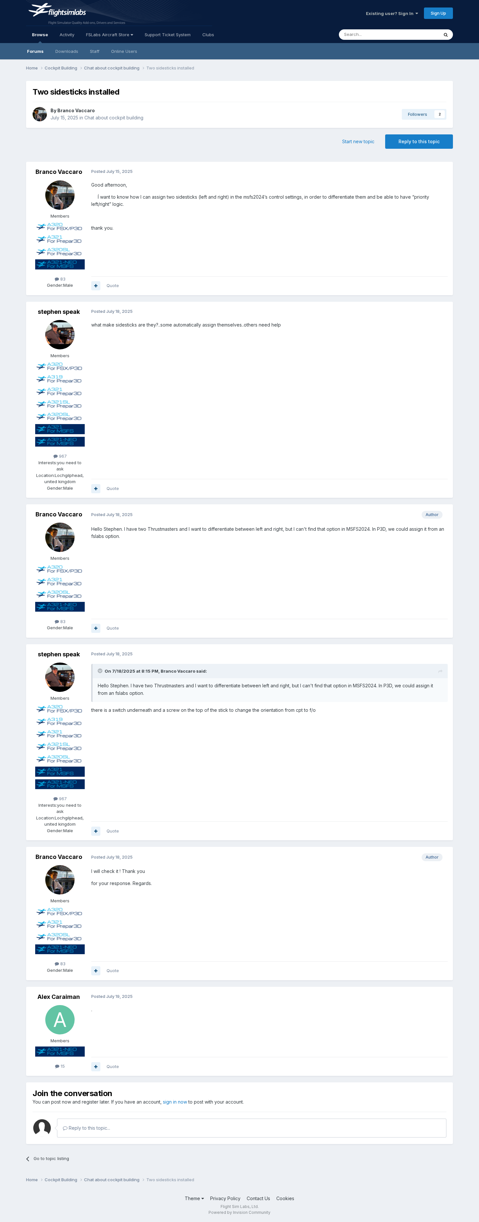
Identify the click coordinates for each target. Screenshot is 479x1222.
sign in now (175, 1102)
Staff (94, 51)
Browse (40, 34)
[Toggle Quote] (101, 670)
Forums (35, 51)
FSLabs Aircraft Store (108, 34)
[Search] (446, 34)
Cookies (285, 1198)
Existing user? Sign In (390, 13)
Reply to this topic (419, 141)
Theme (193, 1198)
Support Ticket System (168, 34)
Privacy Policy (225, 1198)
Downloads (66, 51)
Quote (113, 285)
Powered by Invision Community (239, 1212)
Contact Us (258, 1198)
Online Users (124, 51)
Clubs (208, 34)
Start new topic (358, 141)
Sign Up (438, 13)
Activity (67, 34)
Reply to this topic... (88, 1128)
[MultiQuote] (95, 285)
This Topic (419, 34)
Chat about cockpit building (113, 117)
